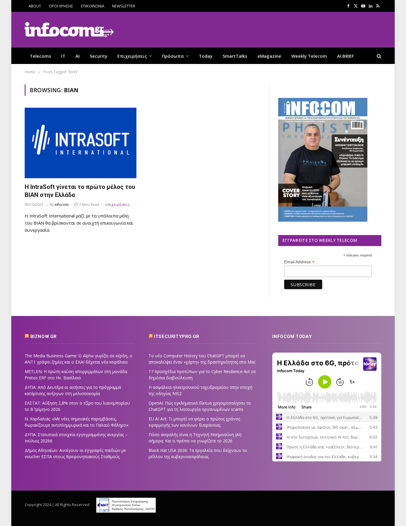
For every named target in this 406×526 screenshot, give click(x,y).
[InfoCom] (69, 30)
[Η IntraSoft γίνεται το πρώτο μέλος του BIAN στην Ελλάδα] (80, 143)
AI (77, 56)
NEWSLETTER (123, 6)
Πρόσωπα (173, 56)
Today (206, 56)
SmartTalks (235, 56)
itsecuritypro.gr (176, 336)
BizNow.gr (43, 336)
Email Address (299, 262)
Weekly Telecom (309, 56)
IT (63, 56)
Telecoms (40, 56)
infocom (62, 204)
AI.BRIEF (345, 56)
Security (98, 56)
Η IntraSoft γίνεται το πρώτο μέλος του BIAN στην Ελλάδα (80, 190)
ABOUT (35, 6)
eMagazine (269, 56)
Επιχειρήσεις (132, 56)
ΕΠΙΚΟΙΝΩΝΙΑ (92, 6)
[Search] (378, 55)
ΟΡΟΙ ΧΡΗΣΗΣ (61, 6)
